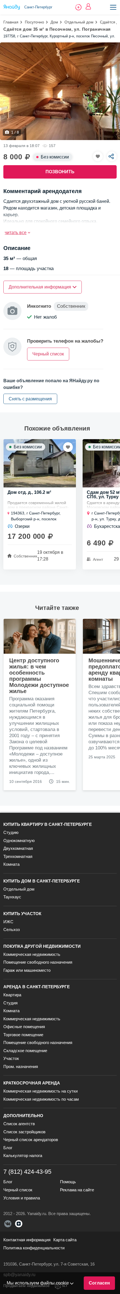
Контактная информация (27, 1239)
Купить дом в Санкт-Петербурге (41, 881)
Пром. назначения (20, 1066)
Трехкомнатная (17, 856)
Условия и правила (21, 1198)
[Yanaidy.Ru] (11, 7)
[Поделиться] (112, 156)
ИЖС (8, 921)
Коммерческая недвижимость (31, 954)
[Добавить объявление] (78, 7)
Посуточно (34, 22)
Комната (11, 864)
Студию (10, 832)
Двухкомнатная (18, 848)
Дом (54, 22)
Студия (10, 1002)
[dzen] (18, 1223)
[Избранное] (98, 156)
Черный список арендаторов (30, 1139)
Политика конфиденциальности (33, 1247)
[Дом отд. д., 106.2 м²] (39, 463)
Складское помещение (25, 1050)
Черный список (17, 1189)
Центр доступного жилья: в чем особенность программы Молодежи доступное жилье (39, 675)
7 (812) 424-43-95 (27, 1171)
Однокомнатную (19, 840)
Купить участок (22, 913)
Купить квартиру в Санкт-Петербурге (47, 824)
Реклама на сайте (77, 1189)
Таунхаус (12, 896)
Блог (7, 1147)
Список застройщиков (24, 1131)
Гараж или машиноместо (27, 970)
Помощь (68, 1181)
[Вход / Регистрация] (88, 6)
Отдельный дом (78, 22)
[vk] (7, 1223)
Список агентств (19, 1123)
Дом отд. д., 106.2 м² (29, 492)
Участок (11, 1058)
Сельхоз (11, 929)
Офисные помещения (24, 1026)
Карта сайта (64, 1239)
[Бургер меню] (113, 7)
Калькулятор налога (22, 1155)
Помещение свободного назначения (37, 962)
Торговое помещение (23, 1034)
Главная (10, 22)
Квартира (12, 994)
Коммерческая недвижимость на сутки (40, 1091)
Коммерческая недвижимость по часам (41, 1099)
